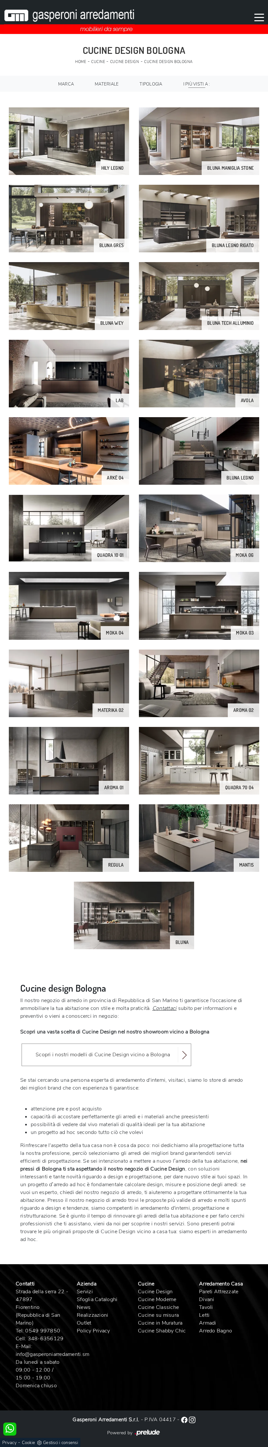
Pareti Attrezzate (218, 1291)
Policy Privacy (93, 1330)
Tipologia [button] (151, 84)
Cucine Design (124, 61)
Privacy (9, 1443)
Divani (206, 1299)
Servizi (85, 1291)
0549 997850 (42, 1330)
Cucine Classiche (158, 1307)
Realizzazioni (92, 1315)
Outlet (84, 1323)
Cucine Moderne (157, 1299)
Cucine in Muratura (160, 1323)
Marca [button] (66, 84)
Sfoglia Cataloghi (97, 1299)
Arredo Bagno (215, 1330)
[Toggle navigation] (259, 17)
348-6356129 (46, 1338)
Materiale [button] (107, 84)
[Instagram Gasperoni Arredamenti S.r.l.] (192, 1419)
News (84, 1307)
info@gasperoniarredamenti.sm (52, 1354)
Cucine (98, 61)
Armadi (207, 1323)
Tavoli (206, 1307)
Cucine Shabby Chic (162, 1330)
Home (80, 61)
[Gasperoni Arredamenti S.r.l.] (69, 17)
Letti (204, 1315)
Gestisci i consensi (60, 1443)
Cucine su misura (158, 1315)
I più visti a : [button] (196, 84)
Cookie (28, 1443)
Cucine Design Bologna (168, 61)
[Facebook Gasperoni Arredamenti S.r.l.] (185, 1419)
